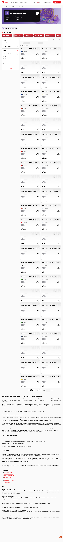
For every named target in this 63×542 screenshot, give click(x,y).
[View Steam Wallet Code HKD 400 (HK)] (30, 295)
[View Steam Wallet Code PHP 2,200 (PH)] (51, 267)
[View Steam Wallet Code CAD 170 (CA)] (30, 210)
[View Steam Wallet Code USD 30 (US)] (51, 295)
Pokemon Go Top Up (8, 474)
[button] (26, 43)
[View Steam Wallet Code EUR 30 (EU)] (30, 124)
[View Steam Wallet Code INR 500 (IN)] (51, 310)
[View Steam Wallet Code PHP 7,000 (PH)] (30, 139)
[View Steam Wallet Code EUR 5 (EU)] (51, 210)
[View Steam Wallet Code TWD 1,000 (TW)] (51, 181)
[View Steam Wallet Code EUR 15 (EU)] (51, 367)
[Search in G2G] (34, 2)
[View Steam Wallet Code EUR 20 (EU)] (30, 96)
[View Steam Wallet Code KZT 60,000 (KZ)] (51, 153)
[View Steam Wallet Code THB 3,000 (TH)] (51, 324)
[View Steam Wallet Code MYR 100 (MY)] (30, 181)
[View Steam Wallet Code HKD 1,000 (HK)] (30, 253)
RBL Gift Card (7, 482)
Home (3, 6)
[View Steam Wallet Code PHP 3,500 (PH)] (30, 267)
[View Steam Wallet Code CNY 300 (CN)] (30, 110)
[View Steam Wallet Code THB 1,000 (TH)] (51, 381)
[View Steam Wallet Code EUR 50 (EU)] (51, 53)
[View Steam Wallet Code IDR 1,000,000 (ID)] (51, 253)
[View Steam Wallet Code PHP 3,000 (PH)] (51, 224)
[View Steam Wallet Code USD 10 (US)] (51, 110)
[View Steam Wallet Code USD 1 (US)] (51, 281)
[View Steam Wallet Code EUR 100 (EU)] (30, 53)
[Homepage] (5, 2)
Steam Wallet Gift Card (9, 480)
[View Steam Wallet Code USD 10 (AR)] (51, 352)
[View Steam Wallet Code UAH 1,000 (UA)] (51, 96)
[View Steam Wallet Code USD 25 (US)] (51, 338)
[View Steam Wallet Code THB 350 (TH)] (30, 310)
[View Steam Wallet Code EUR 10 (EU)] (51, 124)
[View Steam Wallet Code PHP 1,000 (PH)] (51, 167)
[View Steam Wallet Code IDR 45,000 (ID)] (30, 167)
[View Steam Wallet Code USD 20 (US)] (30, 82)
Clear (45, 43)
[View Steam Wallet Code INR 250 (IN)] (30, 324)
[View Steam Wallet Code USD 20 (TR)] (30, 224)
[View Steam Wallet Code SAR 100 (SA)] (30, 281)
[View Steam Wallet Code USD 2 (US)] (30, 338)
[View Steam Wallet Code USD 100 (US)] (30, 67)
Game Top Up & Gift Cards (11, 6)
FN (4, 483)
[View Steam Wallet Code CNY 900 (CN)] (51, 196)
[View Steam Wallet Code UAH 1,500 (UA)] (30, 381)
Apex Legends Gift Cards (9, 475)
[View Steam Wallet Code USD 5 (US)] (51, 139)
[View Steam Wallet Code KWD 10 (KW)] (30, 367)
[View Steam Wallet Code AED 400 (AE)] (30, 153)
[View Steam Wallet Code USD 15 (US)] (30, 196)
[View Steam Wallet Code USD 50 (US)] (51, 67)
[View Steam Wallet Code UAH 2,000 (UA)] (51, 238)
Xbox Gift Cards (7, 479)
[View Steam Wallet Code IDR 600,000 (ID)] (51, 82)
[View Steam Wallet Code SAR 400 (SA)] (30, 238)
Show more (10, 68)
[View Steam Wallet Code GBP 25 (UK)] (30, 352)
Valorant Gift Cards (8, 477)
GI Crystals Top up (8, 472)
